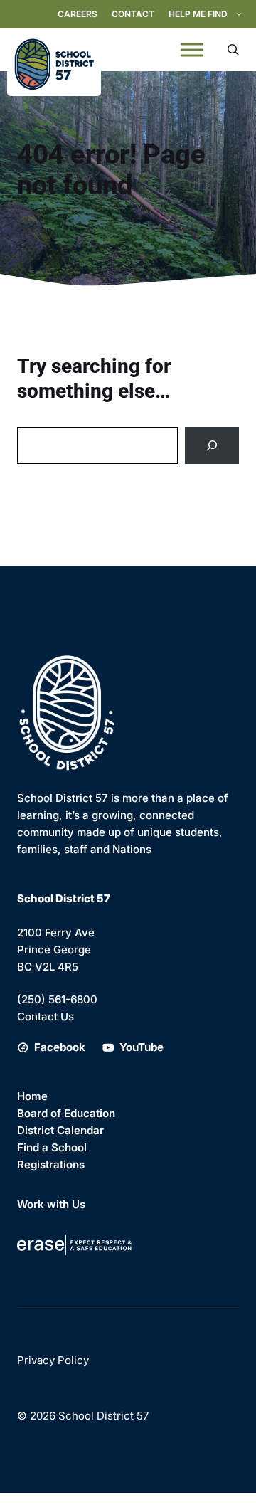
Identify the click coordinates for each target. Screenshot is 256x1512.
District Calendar (60, 1130)
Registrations (51, 1164)
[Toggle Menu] (192, 49)
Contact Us (45, 1016)
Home (32, 1096)
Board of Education (66, 1113)
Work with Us (51, 1204)
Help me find (198, 14)
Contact (133, 14)
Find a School (52, 1147)
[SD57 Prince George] (54, 50)
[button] (233, 49)
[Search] (212, 445)
